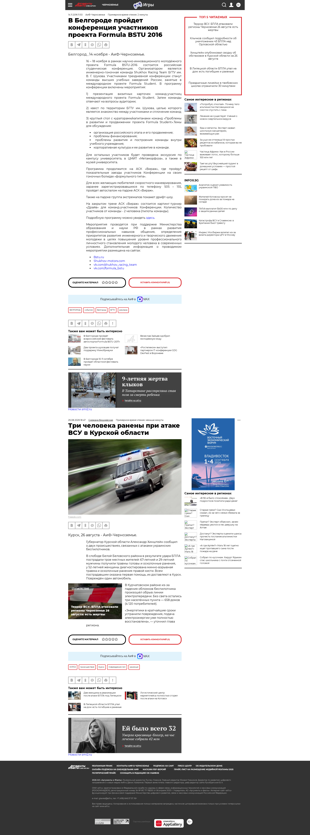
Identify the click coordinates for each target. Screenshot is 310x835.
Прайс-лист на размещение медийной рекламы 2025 (203, 769)
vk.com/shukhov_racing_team (115, 264)
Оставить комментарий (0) (155, 282)
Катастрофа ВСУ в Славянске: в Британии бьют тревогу (216, 221)
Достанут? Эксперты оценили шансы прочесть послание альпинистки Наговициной (220, 536)
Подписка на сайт (163, 766)
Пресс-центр (185, 766)
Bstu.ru (99, 257)
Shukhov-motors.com (109, 261)
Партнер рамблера (141, 821)
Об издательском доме (209, 766)
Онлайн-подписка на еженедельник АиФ (115, 769)
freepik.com (74, 517)
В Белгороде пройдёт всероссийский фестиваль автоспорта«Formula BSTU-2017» (102, 339)
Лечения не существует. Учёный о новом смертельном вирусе (218, 117)
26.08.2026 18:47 (77, 420)
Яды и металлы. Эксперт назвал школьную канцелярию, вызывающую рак (217, 131)
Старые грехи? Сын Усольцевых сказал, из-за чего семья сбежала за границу (220, 513)
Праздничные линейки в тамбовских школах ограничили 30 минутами (213, 84)
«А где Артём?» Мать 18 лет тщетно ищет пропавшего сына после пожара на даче (219, 548)
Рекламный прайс (102, 766)
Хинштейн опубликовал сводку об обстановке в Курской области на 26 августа (213, 55)
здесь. (150, 217)
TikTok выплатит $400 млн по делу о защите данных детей (218, 209)
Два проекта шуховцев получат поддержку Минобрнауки (101, 349)
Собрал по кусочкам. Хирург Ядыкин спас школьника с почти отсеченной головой (220, 560)
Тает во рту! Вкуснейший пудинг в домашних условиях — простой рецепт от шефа (219, 166)
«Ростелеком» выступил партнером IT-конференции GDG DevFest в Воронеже (158, 350)
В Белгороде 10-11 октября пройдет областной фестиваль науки (101, 362)
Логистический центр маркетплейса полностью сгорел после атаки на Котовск (159, 695)
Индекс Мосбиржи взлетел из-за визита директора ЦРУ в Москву (217, 233)
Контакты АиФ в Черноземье (133, 766)
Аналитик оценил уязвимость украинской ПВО (215, 186)
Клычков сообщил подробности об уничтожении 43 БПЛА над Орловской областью (213, 41)
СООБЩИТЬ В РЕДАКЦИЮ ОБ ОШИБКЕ (139, 773)
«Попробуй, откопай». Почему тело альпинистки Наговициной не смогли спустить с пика (219, 107)
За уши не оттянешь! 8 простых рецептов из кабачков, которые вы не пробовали (221, 142)
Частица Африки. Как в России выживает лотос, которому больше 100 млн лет (219, 154)
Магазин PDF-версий (154, 769)
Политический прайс (104, 773)
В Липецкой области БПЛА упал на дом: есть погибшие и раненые (213, 70)
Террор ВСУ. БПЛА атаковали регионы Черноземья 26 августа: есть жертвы (213, 27)
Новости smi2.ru (80, 409)
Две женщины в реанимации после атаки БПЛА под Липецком (102, 694)
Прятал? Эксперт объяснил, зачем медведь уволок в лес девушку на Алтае (219, 524)
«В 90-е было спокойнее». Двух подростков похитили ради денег (219, 499)
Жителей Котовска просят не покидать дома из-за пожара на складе (216, 199)
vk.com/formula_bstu (109, 268)
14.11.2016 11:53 (75, 14)
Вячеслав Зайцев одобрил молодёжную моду (155, 337)
